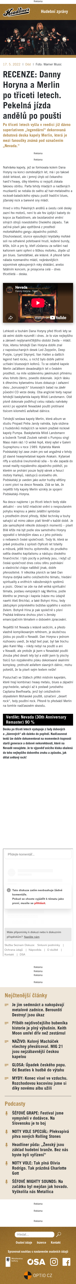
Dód (28, 64)
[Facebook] (66, 1262)
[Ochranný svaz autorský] (36, 1262)
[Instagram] (54, 1262)
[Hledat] (57, 1234)
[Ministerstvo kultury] (14, 1262)
